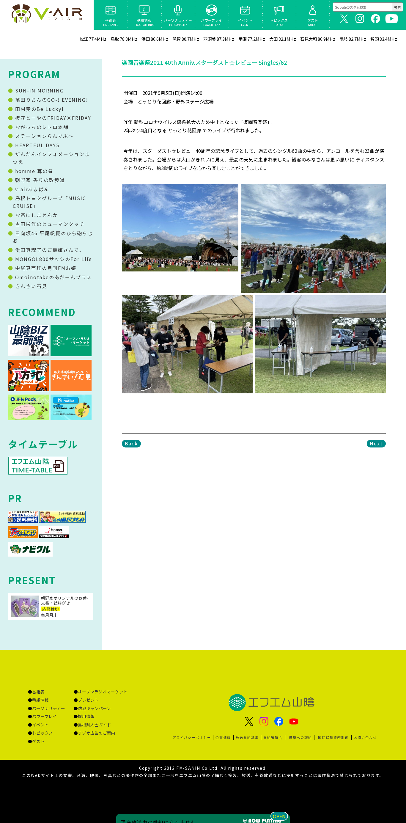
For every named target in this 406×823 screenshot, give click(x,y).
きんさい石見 (30, 286)
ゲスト (38, 741)
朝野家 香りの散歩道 (39, 179)
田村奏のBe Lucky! (38, 108)
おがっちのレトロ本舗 (41, 127)
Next (376, 443)
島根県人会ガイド (94, 725)
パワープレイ (44, 716)
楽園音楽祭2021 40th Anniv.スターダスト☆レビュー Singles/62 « (47, 15)
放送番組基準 (247, 737)
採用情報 (86, 716)
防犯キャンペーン (94, 708)
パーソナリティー (48, 708)
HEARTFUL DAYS (36, 145)
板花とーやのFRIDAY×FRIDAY (52, 117)
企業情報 (223, 737)
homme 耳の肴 (33, 171)
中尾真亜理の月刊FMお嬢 (44, 267)
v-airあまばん (31, 189)
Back (131, 443)
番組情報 (40, 700)
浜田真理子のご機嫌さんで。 (48, 249)
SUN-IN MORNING (38, 90)
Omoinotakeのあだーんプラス (52, 277)
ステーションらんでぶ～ (43, 135)
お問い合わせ (365, 737)
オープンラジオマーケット (103, 692)
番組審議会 (273, 737)
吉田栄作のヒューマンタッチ (49, 223)
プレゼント (88, 700)
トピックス (42, 733)
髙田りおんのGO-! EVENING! (50, 99)
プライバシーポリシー (191, 737)
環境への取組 (300, 737)
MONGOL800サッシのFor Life (52, 259)
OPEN (279, 816)
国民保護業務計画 (333, 737)
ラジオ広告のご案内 (96, 733)
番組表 (38, 692)
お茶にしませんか (35, 215)
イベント (40, 725)
